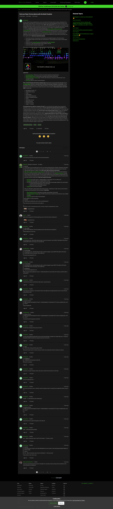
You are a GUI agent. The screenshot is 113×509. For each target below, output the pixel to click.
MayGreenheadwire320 (28, 461)
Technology (31, 485)
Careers (53, 487)
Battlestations (76, 40)
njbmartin (25, 164)
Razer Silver (77, 2)
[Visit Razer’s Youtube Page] (64, 493)
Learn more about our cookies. (78, 500)
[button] (92, 2)
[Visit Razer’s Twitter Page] (64, 491)
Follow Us (65, 483)
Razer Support (76, 28)
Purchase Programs (20, 491)
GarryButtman (26, 248)
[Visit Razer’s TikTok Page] (64, 495)
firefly (35, 124)
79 (47, 151)
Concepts (30, 489)
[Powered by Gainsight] (56, 478)
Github (36, 77)
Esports (30, 491)
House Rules (53, 2)
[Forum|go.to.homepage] (25, 2)
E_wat (24, 215)
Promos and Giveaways (65, 2)
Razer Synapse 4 (76, 37)
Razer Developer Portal (30, 76)
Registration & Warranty (44, 487)
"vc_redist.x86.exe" (27, 84)
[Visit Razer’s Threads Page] (64, 489)
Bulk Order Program (20, 493)
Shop (18, 483)
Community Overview (26, 9)
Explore (30, 483)
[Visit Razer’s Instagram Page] (64, 487)
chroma (39, 124)
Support (44, 2)
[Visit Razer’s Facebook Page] (64, 485)
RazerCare (42, 491)
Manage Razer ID (43, 493)
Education (19, 495)
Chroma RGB (31, 487)
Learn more (28, 80)
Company (53, 483)
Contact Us (54, 493)
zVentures (53, 491)
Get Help (41, 485)
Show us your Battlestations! (79, 39)
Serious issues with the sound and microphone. (83, 30)
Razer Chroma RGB (43, 9)
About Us (53, 485)
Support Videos (43, 495)
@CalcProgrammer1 (46, 31)
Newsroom (54, 489)
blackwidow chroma (28, 124)
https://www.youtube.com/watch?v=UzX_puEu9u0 (34, 171)
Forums (37, 2)
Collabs (30, 493)
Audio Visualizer (51, 42)
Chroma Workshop (36, 42)
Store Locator (19, 489)
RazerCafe (19, 487)
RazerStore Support (43, 489)
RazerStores (19, 485)
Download (29, 179)
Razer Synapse (35, 9)
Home (19, 9)
